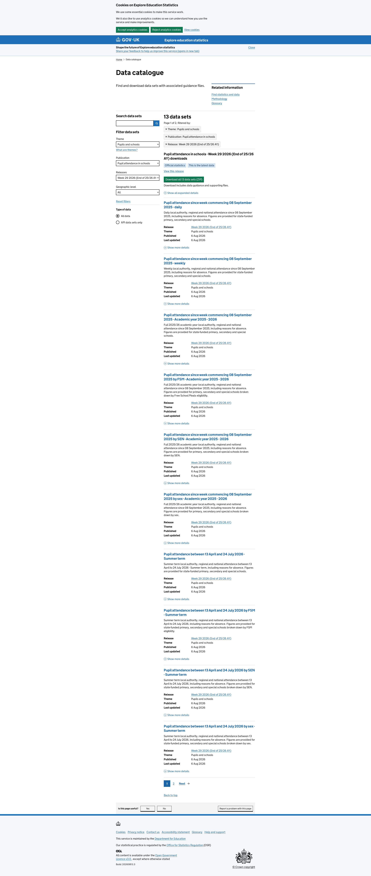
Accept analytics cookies (132, 29)
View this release (174, 171)
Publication (122, 157)
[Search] (156, 123)
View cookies (192, 29)
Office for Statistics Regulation (185, 845)
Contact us (153, 832)
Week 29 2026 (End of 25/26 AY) (211, 227)
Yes (150, 808)
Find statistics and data (226, 94)
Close (251, 47)
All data (125, 216)
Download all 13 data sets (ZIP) (184, 179)
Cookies (121, 832)
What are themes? (127, 149)
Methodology (219, 98)
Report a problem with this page (235, 808)
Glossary (217, 103)
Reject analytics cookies (166, 29)
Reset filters (123, 201)
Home (119, 59)
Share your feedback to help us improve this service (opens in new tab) (157, 51)
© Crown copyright (243, 867)
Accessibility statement (176, 832)
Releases (121, 172)
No (167, 808)
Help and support (214, 832)
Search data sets (129, 116)
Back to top (171, 795)
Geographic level (126, 187)
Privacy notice (136, 832)
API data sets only (131, 222)
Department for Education (170, 838)
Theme (121, 139)
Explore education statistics (186, 40)
